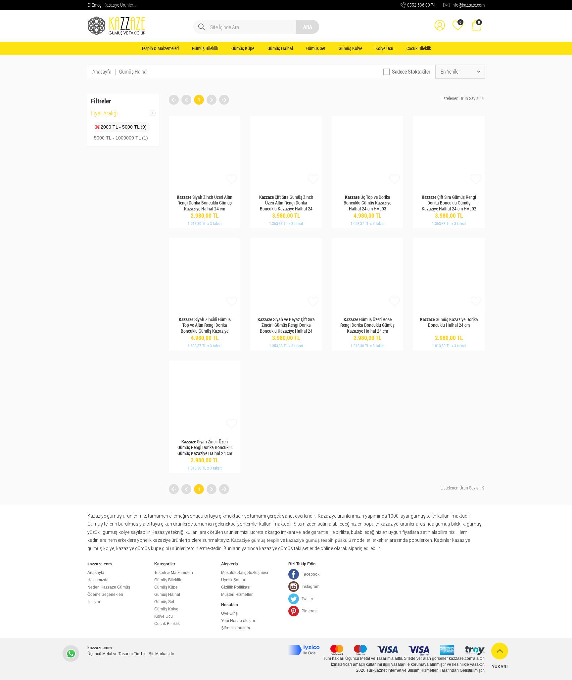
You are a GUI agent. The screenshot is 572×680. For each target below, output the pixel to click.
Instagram (310, 586)
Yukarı (499, 666)
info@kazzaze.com (468, 5)
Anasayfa (101, 71)
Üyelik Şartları (233, 580)
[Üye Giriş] (439, 20)
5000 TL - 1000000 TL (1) (121, 138)
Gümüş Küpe (242, 48)
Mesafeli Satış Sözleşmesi (244, 572)
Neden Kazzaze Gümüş (108, 587)
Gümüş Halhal (280, 48)
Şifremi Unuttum (235, 628)
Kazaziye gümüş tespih (255, 540)
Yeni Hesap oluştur (238, 620)
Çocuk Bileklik (418, 48)
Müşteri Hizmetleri (237, 594)
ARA (307, 26)
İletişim (93, 601)
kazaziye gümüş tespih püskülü (318, 540)
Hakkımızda (98, 580)
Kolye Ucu (384, 48)
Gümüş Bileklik (205, 48)
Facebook (310, 574)
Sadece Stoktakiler (411, 71)
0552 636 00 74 (421, 5)
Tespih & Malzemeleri (160, 48)
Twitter (307, 598)
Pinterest (309, 611)
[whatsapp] (71, 653)
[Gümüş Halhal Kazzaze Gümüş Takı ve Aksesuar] (117, 20)
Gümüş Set (315, 48)
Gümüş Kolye (350, 48)
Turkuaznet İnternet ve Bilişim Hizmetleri (402, 670)
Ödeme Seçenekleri (105, 594)
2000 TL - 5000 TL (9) (124, 127)
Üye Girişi (230, 613)
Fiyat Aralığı (104, 115)
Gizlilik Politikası (235, 587)
